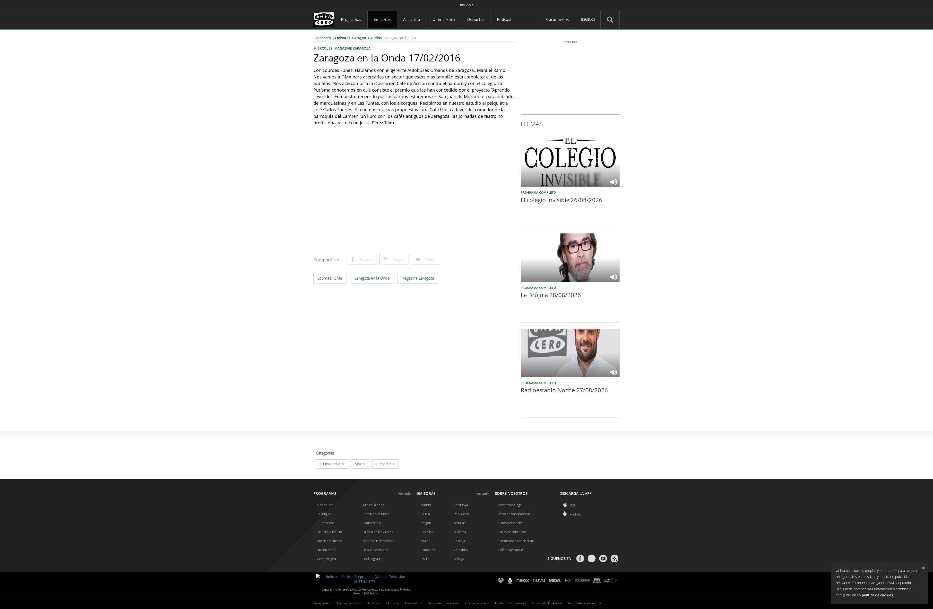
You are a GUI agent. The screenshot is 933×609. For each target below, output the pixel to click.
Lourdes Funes (330, 278)
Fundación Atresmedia (510, 603)
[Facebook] (580, 558)
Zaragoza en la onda (401, 37)
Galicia (425, 514)
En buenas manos (375, 550)
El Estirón (392, 603)
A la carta (411, 19)
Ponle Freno (321, 603)
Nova (539, 581)
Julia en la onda (373, 505)
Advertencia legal (510, 505)
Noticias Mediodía (329, 541)
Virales (360, 464)
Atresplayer (610, 581)
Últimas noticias (332, 464)
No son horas (326, 550)
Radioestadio (372, 523)
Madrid (426, 505)
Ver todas (483, 493)
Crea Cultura (413, 603)
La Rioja (459, 541)
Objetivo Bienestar (348, 603)
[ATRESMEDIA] (364, 579)
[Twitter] (592, 558)
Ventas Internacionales (443, 603)
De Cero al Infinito (329, 532)
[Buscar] (610, 20)
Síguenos (587, 19)
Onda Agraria (372, 559)
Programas (351, 19)
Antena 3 (501, 581)
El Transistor (325, 523)
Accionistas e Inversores (584, 603)
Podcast (504, 19)
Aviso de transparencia (514, 514)
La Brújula (324, 514)
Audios (376, 37)
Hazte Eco (373, 603)
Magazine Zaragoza (417, 278)
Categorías (325, 453)
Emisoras (382, 19)
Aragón (360, 37)
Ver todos (405, 493)
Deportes (475, 19)
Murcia (425, 541)
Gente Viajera (326, 559)
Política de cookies (511, 550)
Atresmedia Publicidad (547, 603)
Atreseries (568, 581)
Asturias (459, 523)
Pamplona (428, 550)
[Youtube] (603, 558)
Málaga (459, 559)
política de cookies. (878, 595)
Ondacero (323, 37)
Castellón (427, 532)
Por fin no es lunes (376, 514)
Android (576, 514)
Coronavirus (557, 19)
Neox (523, 581)
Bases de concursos (512, 532)
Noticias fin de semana (378, 541)
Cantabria (461, 550)
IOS (572, 505)
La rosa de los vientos (378, 532)
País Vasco (461, 514)
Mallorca (460, 532)
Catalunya (461, 505)
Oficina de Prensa (477, 603)
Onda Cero (324, 19)
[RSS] (614, 558)
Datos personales (510, 523)
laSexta (510, 581)
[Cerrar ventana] (924, 567)
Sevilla (425, 559)
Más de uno (325, 505)
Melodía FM (597, 581)
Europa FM (582, 581)
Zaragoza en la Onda (371, 278)
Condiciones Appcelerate (516, 541)
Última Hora (443, 19)
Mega (555, 581)
